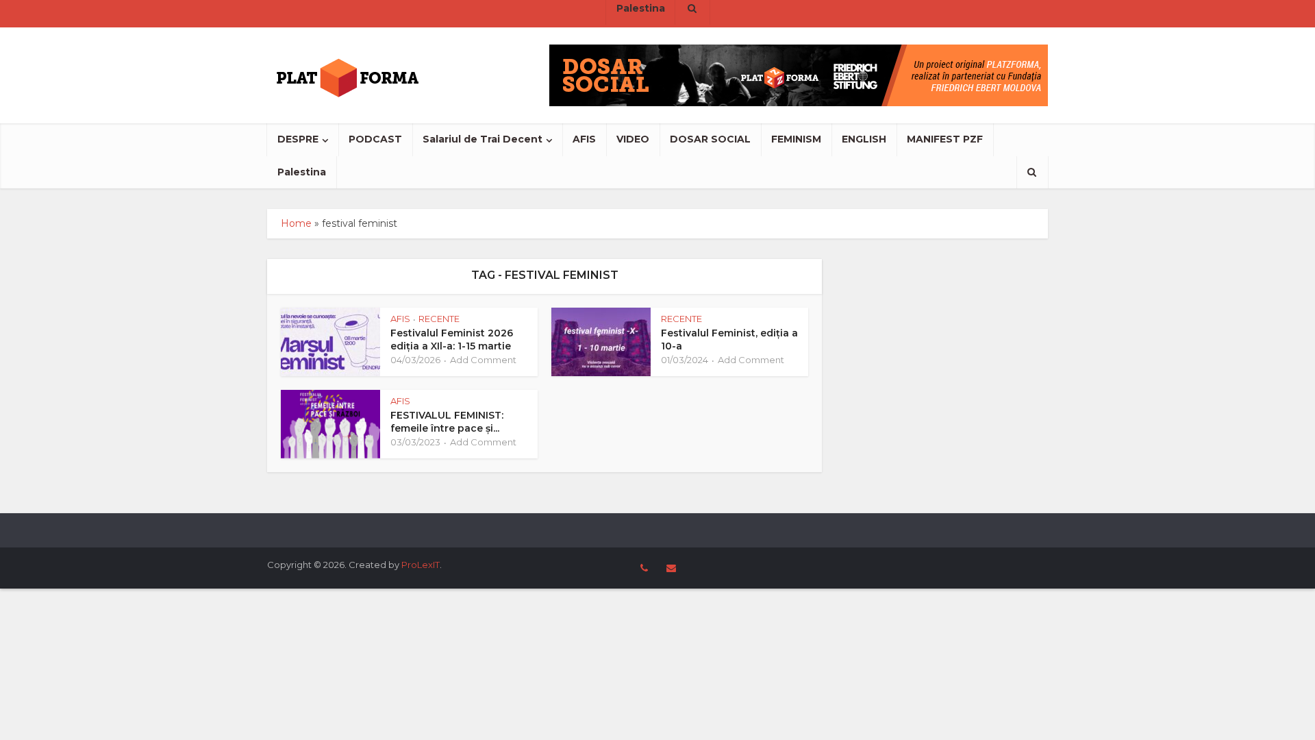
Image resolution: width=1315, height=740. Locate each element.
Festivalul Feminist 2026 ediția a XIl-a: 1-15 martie (451, 339)
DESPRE (297, 139)
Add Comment (483, 359)
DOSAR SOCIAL (710, 139)
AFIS (584, 139)
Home (296, 223)
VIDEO (632, 139)
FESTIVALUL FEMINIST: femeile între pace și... (446, 421)
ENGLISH (864, 139)
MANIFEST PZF (945, 139)
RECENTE (439, 318)
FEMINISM (796, 139)
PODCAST (375, 139)
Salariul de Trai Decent (482, 139)
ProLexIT (420, 564)
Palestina (301, 172)
